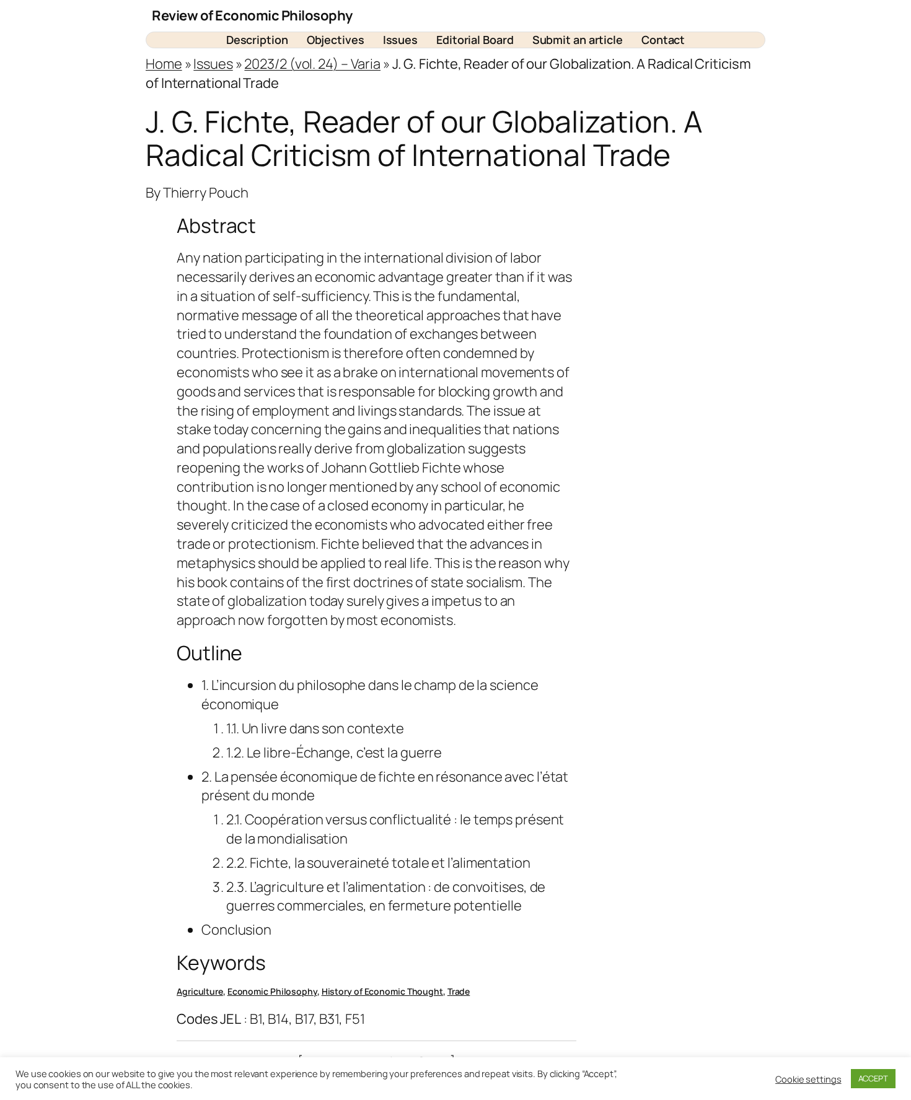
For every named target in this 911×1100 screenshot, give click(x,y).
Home (164, 64)
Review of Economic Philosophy (252, 15)
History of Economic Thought (382, 991)
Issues (212, 64)
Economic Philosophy (272, 991)
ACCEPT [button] (873, 1078)
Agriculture (200, 991)
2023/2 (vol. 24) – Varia (312, 64)
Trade (458, 991)
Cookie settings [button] (808, 1079)
